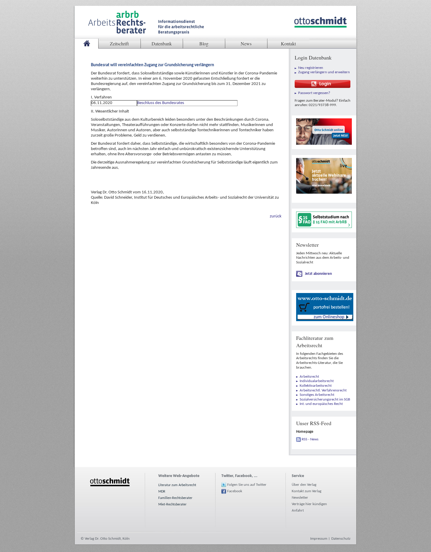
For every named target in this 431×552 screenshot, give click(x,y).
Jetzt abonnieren (318, 274)
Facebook (234, 491)
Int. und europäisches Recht (321, 404)
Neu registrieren (310, 68)
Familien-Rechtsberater (175, 498)
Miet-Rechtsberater (172, 504)
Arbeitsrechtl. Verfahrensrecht (323, 390)
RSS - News (310, 439)
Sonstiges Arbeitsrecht (317, 395)
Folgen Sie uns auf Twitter (247, 485)
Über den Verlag (304, 485)
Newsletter (300, 498)
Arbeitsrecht (309, 377)
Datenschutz (340, 539)
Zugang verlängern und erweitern (324, 72)
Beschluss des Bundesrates (160, 103)
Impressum (318, 539)
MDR (161, 491)
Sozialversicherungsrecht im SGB (325, 399)
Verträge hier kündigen (309, 504)
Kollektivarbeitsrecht (316, 386)
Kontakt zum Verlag (306, 491)
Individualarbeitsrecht (317, 381)
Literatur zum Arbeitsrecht (177, 485)
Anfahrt (298, 510)
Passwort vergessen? (314, 93)
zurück (275, 216)
